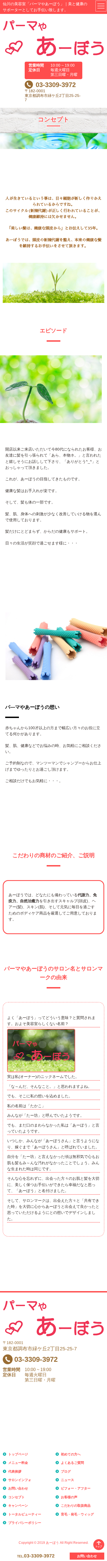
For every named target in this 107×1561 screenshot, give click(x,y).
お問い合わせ (18, 1488)
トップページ (18, 1454)
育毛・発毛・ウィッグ (77, 1514)
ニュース (67, 1480)
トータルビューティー (24, 1514)
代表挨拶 (14, 1471)
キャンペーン (18, 1506)
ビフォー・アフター (76, 1488)
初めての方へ (71, 1454)
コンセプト (16, 1497)
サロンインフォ (19, 1480)
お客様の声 (69, 1497)
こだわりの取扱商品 (76, 1506)
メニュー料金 (18, 1463)
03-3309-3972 (56, 84)
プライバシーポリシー (24, 1523)
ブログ (66, 1471)
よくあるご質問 (72, 1463)
